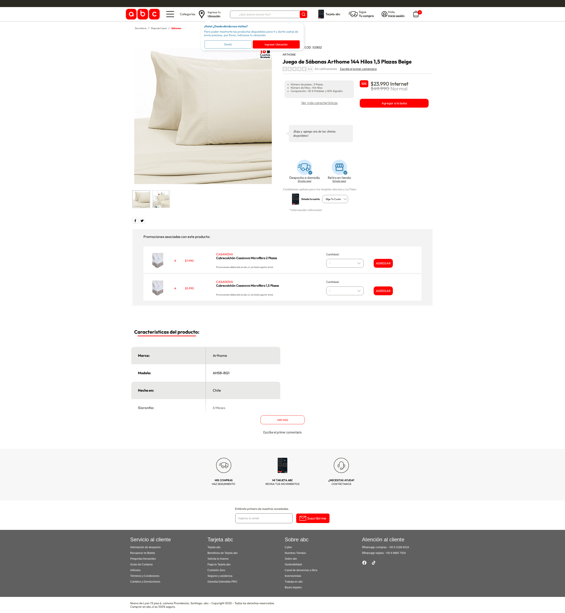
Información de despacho (145, 547)
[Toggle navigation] (170, 14)
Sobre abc (291, 558)
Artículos (135, 570)
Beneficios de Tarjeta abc (222, 553)
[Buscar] (303, 14)
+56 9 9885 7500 (395, 553)
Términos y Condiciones (144, 575)
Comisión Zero (216, 570)
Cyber (288, 547)
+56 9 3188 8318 (398, 547)
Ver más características (319, 103)
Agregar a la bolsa (394, 103)
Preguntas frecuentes (143, 558)
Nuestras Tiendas (295, 553)
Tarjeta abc (214, 547)
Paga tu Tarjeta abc (219, 564)
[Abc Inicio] (142, 14)
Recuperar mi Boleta (142, 553)
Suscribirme (316, 518)
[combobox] (335, 199)
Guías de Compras (141, 564)
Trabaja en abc (294, 581)
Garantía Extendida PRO (222, 581)
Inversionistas (293, 575)
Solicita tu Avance (218, 558)
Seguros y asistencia (219, 575)
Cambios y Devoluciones (145, 581)
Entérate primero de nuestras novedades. (262, 508)
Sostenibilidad (293, 564)
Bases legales (293, 587)
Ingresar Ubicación (276, 44)
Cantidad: (332, 254)
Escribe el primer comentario (358, 69)
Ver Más (282, 420)
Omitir (228, 44)
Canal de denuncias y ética (301, 570)
